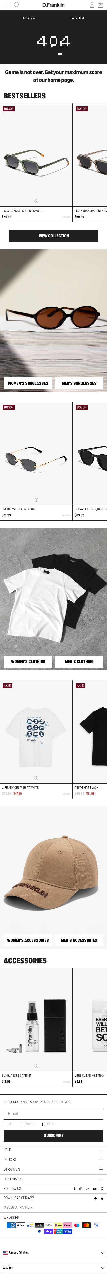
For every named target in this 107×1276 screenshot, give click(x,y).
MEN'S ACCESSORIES (79, 940)
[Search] (17, 5)
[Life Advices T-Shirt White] (36, 731)
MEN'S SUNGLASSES (79, 383)
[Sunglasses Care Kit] (36, 1019)
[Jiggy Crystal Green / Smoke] (36, 154)
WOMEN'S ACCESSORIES (28, 940)
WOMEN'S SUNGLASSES (28, 383)
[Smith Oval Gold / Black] (36, 453)
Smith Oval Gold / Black (19, 509)
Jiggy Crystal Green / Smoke (22, 210)
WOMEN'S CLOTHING (28, 661)
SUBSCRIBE (53, 1135)
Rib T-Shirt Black (86, 787)
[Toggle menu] (8, 5)
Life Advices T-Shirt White (20, 787)
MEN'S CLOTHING (79, 661)
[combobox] (53, 1253)
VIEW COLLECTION (54, 236)
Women (30, 1124)
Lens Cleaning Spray (89, 1075)
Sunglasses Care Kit (16, 1075)
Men (11, 1124)
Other (51, 1124)
